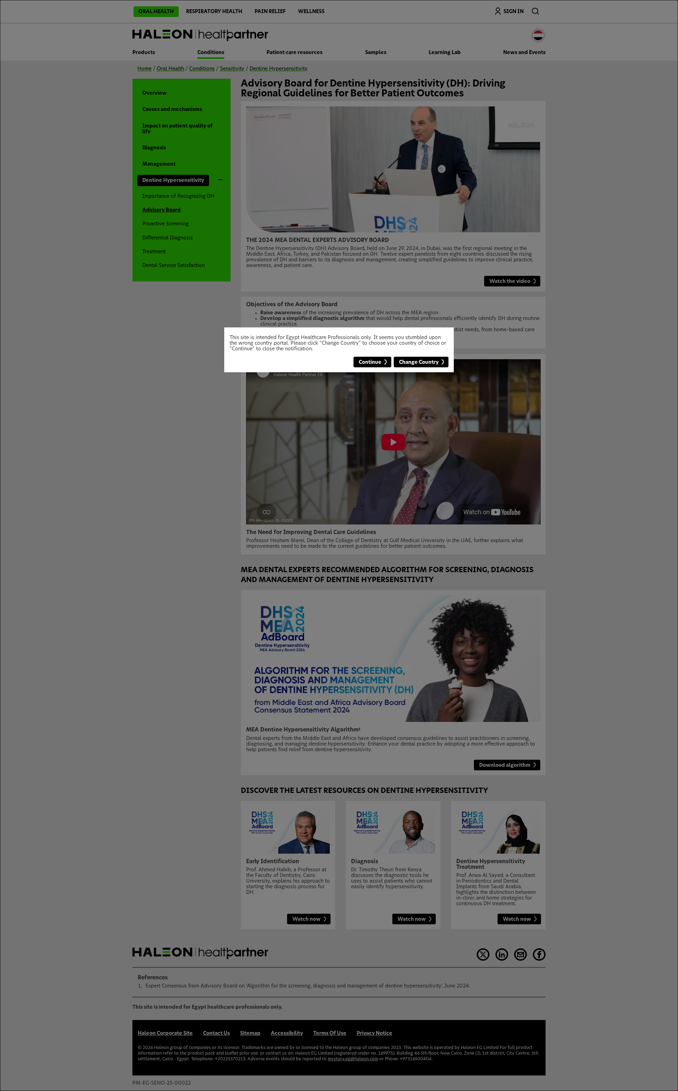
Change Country (419, 362)
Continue (370, 362)
